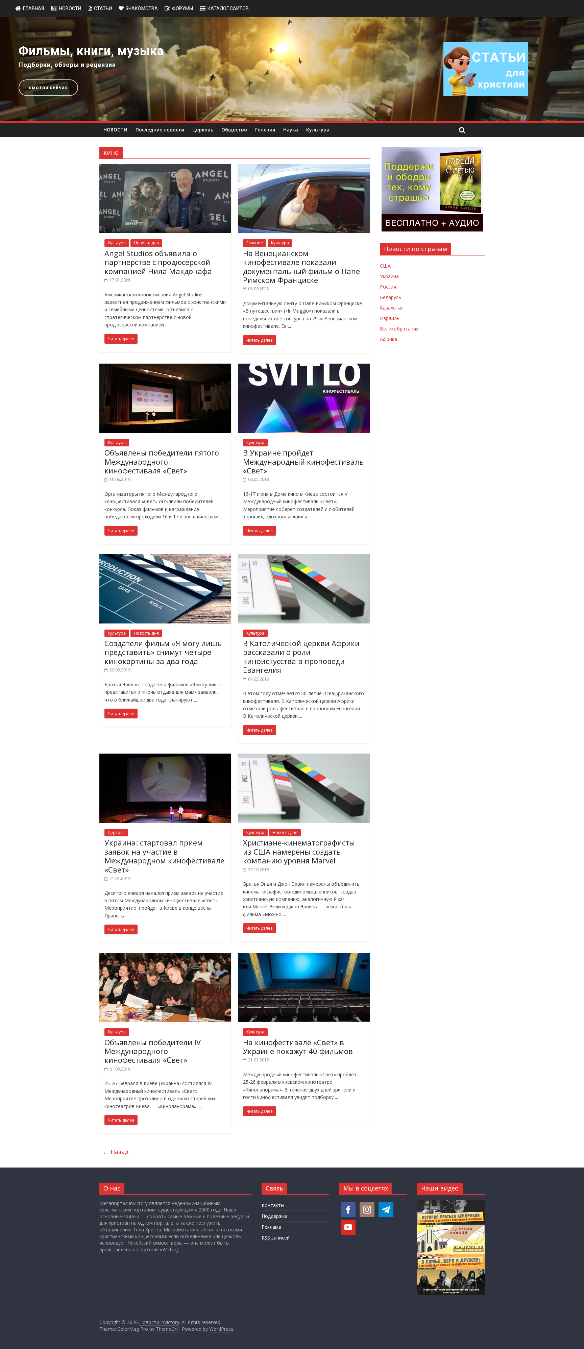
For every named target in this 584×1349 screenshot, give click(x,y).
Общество (234, 129)
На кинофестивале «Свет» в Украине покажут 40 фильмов (298, 1046)
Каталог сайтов (228, 8)
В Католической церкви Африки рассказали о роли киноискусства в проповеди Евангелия (301, 656)
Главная (33, 8)
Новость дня (146, 243)
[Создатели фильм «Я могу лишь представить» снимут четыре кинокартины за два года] (165, 558)
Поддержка (275, 1216)
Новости (70, 8)
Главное (254, 243)
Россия (388, 287)
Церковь (202, 129)
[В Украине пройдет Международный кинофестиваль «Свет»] (304, 367)
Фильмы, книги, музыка (91, 51)
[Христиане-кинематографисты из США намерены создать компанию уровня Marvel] (304, 757)
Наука (290, 129)
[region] (292, 69)
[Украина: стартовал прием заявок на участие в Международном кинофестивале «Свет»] (165, 757)
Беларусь (390, 297)
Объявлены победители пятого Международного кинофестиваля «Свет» (161, 461)
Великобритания (399, 328)
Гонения (265, 129)
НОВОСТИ (115, 129)
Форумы (182, 8)
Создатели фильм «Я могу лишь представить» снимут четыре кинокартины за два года (163, 652)
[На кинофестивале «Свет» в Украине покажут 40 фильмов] (304, 957)
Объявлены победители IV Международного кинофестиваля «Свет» (152, 1051)
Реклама (271, 1227)
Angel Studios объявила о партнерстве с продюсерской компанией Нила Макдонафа (158, 262)
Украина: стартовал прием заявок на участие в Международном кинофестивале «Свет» (164, 855)
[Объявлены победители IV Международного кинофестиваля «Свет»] (165, 957)
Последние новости (160, 129)
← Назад (115, 1152)
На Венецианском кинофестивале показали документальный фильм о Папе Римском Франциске (301, 266)
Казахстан (392, 307)
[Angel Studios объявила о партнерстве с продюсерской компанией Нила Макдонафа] (165, 168)
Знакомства (142, 8)
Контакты (273, 1205)
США (385, 266)
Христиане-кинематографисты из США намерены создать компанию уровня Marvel (299, 851)
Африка (388, 339)
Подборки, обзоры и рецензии (67, 64)
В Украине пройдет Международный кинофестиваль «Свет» (303, 461)
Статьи (103, 8)
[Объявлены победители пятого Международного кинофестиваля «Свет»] (165, 367)
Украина (389, 276)
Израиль (389, 318)
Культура (318, 129)
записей (276, 1237)
